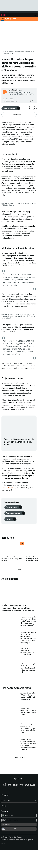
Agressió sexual (9, 108)
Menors (8, 519)
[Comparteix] (35, 108)
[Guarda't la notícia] (29, 108)
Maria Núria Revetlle (15, 90)
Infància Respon (7, 487)
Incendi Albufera (27, 12)
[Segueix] (18, 108)
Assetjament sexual (13, 513)
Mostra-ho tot (19, 757)
